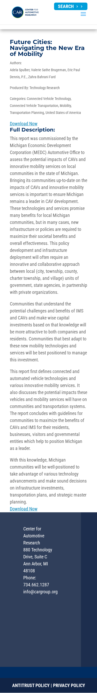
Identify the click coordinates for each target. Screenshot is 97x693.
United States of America (63, 113)
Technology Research (44, 88)
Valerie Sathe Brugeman (48, 70)
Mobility (65, 106)
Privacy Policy (69, 685)
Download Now (24, 123)
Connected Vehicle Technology (49, 99)
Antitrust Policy (31, 685)
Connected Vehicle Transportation (34, 106)
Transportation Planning (27, 113)
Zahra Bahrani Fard (42, 77)
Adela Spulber (19, 70)
